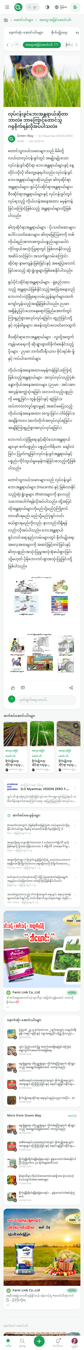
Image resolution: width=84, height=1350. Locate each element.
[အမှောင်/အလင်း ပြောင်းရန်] (47, 7)
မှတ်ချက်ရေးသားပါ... (34, 700)
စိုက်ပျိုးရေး (59, 32)
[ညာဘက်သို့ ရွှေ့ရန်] (74, 45)
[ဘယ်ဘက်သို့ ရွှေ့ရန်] (10, 45)
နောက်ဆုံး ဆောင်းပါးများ (26, 32)
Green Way (25, 136)
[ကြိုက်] (13, 688)
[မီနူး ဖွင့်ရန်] (7, 7)
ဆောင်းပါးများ (23, 20)
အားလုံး (72, 1116)
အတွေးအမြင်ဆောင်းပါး (55, 20)
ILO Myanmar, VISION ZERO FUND (45, 138)
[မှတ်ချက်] (23, 688)
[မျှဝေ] (71, 688)
